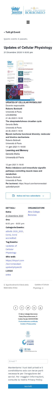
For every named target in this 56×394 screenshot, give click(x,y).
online (8, 274)
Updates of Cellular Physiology (11, 249)
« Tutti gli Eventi (12, 32)
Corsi (8, 235)
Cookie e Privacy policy (28, 324)
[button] (28, 22)
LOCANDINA (11, 115)
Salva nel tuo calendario (28, 196)
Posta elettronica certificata (28, 321)
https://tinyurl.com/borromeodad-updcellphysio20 (15, 264)
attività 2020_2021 (14, 231)
